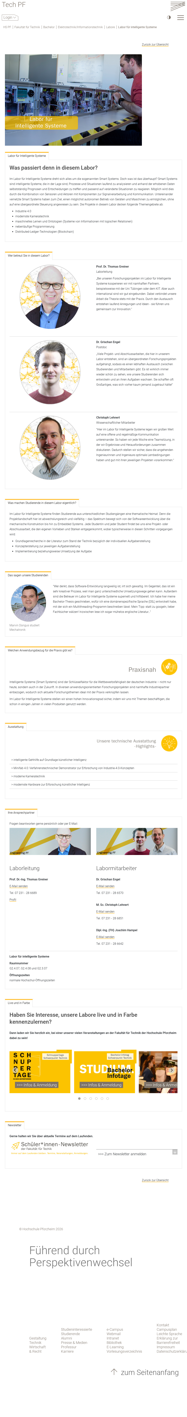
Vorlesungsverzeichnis (124, 1351)
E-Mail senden (18, 886)
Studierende (70, 1334)
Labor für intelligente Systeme (137, 27)
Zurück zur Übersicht (155, 44)
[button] (137, 1154)
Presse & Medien (74, 1342)
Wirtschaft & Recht (37, 1349)
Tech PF (14, 5)
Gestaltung (37, 1338)
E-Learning (115, 1347)
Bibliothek (114, 1342)
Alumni (66, 1338)
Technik (35, 1342)
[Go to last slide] (15, 1070)
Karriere (67, 1351)
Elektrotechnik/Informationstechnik (80, 27)
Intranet (113, 1338)
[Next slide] (172, 1070)
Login (8, 17)
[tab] (79, 1098)
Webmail (114, 1334)
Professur (69, 1347)
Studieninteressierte (76, 1329)
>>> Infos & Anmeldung (37, 1085)
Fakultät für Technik (27, 27)
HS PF (7, 27)
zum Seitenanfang (149, 1372)
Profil (12, 899)
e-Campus (115, 1329)
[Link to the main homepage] (178, 6)
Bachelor (49, 27)
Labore (110, 27)
